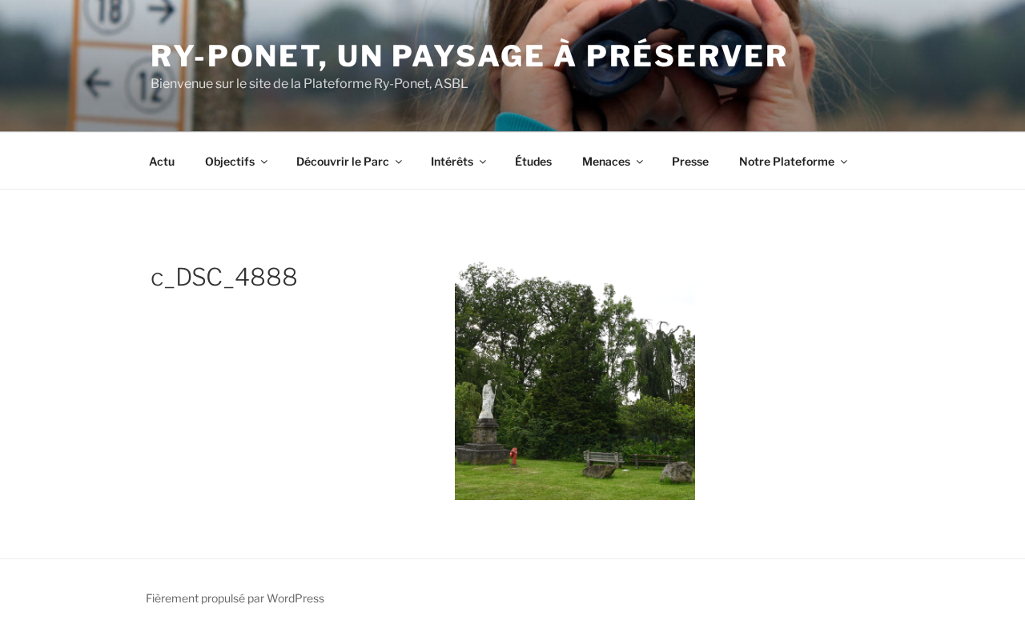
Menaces (606, 161)
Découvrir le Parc (342, 161)
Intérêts (452, 161)
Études (533, 161)
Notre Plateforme (786, 161)
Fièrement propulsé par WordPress (235, 598)
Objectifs (230, 161)
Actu (162, 161)
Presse (690, 161)
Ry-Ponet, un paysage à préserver (470, 56)
